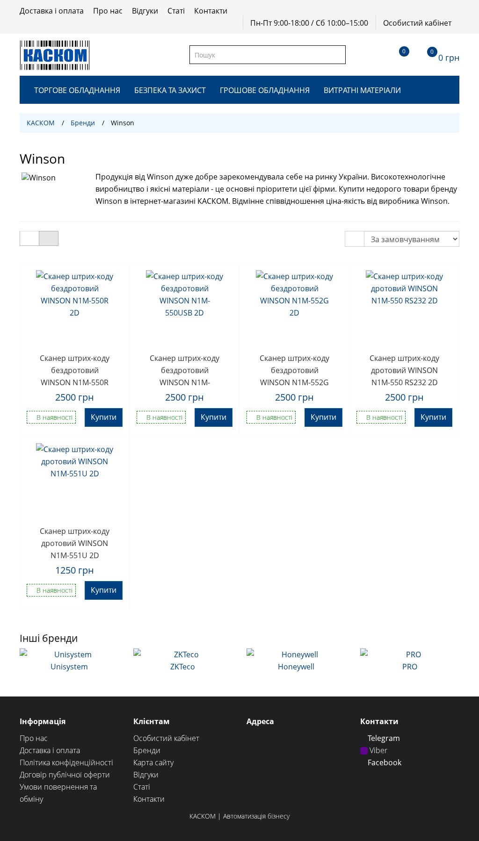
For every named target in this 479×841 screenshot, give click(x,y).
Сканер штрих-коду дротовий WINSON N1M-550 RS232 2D (404, 370)
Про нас (108, 11)
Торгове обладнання (77, 90)
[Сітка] (48, 238)
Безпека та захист (170, 90)
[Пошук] (338, 54)
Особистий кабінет (417, 23)
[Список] (29, 238)
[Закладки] (396, 55)
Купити (103, 417)
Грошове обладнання (265, 90)
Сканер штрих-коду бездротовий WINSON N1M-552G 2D (294, 370)
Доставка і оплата (52, 11)
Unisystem (69, 666)
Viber (377, 750)
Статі (176, 11)
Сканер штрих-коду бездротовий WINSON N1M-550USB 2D (184, 370)
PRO (409, 666)
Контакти (210, 11)
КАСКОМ (41, 122)
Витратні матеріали (362, 90)
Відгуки (145, 11)
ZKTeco (182, 666)
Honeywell (296, 666)
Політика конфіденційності (66, 762)
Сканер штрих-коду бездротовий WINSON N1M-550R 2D (74, 370)
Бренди (83, 122)
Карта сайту (153, 762)
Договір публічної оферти (65, 774)
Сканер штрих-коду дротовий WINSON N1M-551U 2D (74, 543)
